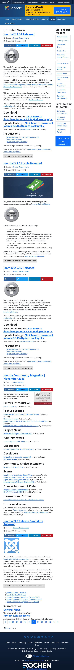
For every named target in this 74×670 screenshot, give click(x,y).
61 (46, 622)
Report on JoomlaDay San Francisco (16, 480)
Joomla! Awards (62, 63)
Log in (49, 651)
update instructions (26, 129)
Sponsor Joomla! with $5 (57, 649)
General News (18, 382)
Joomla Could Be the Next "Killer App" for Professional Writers (25, 421)
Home (7, 19)
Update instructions (14, 139)
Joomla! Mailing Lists (62, 78)
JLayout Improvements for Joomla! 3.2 (17, 457)
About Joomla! (17, 19)
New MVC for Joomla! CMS (13, 492)
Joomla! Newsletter (61, 85)
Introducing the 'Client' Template (15, 441)
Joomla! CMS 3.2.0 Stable (41, 204)
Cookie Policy (42, 649)
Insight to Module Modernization (15, 490)
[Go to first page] (5, 622)
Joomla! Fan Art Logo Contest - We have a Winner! (21, 414)
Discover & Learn (33, 2)
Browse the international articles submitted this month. (23, 500)
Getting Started (62, 41)
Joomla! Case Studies (61, 68)
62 (50, 622)
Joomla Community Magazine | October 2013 (23, 597)
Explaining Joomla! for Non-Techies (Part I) (18, 449)
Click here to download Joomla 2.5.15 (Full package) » (28, 330)
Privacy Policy (31, 649)
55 (21, 622)
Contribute (61, 19)
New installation (12, 137)
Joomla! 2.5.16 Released (18, 34)
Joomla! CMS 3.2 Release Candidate (16, 559)
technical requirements (30, 137)
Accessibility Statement (16, 649)
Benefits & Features (32, 19)
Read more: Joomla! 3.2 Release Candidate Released (24, 586)
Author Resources (19, 510)
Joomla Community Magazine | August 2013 (23, 602)
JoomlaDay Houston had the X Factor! (17, 477)
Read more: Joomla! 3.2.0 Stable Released (21, 261)
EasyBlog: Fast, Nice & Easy (13, 467)
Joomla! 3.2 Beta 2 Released (16, 593)
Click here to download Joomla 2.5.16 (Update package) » (28, 124)
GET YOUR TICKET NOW (61, 10)
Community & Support (48, 2)
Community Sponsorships (62, 124)
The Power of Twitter (10, 419)
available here (8, 106)
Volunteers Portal (61, 131)
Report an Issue (40, 651)
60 (42, 622)
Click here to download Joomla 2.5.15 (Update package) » (28, 336)
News (53, 19)
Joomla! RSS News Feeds (61, 91)
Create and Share (61, 46)
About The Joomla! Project (62, 56)
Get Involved (61, 51)
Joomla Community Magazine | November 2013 (24, 377)
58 (33, 622)
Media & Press (10, 23)
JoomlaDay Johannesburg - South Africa (17, 475)
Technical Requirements (62, 97)
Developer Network (36, 100)
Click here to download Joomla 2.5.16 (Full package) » (28, 118)
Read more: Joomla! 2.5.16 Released (19, 156)
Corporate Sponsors (61, 118)
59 (38, 622)
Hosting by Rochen (37, 669)
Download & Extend (18, 2)
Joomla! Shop (62, 73)
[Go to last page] (58, 622)
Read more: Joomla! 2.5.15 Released (19, 368)
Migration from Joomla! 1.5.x (17, 142)
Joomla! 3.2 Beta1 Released (16, 595)
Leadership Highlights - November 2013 (17, 434)
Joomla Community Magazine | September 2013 (24, 599)
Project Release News (21, 38)
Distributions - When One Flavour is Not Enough (20, 426)
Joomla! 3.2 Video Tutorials (34, 256)
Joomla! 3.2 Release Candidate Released (23, 522)
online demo (32, 149)
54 (17, 622)
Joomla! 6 (44, 19)
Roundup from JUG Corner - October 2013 (18, 482)
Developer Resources (64, 2)
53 (13, 622)
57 (29, 622)
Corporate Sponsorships (62, 112)
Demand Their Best (10, 459)
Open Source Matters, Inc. (34, 660)
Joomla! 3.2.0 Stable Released (22, 163)
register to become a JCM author (36, 512)
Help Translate (27, 651)
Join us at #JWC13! (9, 406)
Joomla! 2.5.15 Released (18, 268)
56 (25, 622)
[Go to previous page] (9, 622)
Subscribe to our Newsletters (63, 141)
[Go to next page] (54, 622)
